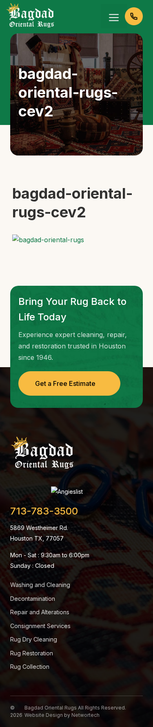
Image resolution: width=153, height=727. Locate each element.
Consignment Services (40, 625)
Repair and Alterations (39, 612)
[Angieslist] (67, 491)
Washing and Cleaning (40, 584)
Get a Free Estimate (65, 383)
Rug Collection (29, 666)
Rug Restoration (31, 653)
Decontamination (32, 598)
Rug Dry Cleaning (33, 639)
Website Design (43, 715)
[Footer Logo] (42, 454)
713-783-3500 (44, 511)
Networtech (85, 715)
